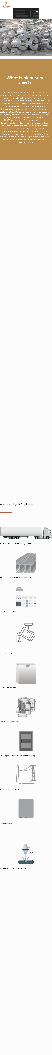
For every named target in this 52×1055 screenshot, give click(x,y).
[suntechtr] (6, 4)
